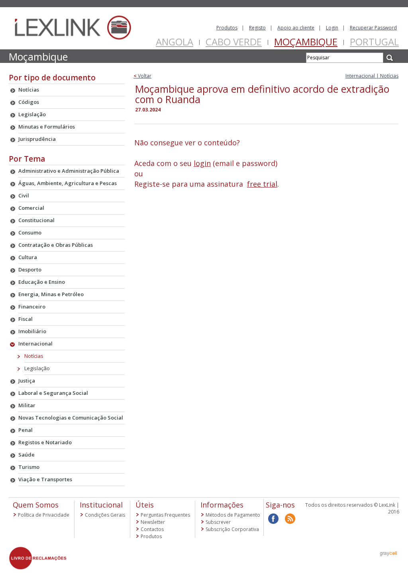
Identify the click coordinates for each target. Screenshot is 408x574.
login (202, 163)
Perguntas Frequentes (165, 515)
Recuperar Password (373, 27)
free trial (262, 184)
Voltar (142, 75)
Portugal (374, 41)
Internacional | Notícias (371, 75)
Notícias (33, 355)
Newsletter (153, 522)
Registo (257, 27)
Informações (221, 505)
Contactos (152, 529)
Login (332, 27)
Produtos (226, 27)
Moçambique (305, 41)
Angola (174, 41)
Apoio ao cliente (295, 27)
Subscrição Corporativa (232, 529)
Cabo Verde (234, 41)
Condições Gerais (105, 515)
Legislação (37, 368)
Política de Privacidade (43, 515)
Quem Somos (36, 505)
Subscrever (218, 522)
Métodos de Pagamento (233, 515)
